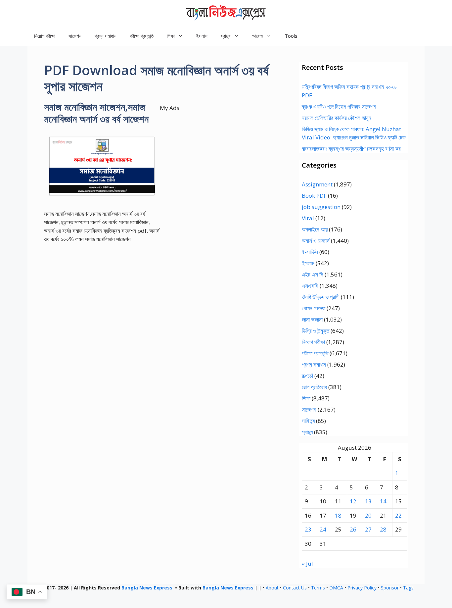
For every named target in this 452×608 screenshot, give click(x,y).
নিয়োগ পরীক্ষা (44, 35)
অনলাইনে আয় (315, 229)
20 (368, 515)
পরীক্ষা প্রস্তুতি (142, 35)
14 (383, 501)
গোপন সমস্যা (313, 308)
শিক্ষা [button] (171, 35)
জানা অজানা (312, 319)
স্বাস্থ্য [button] (226, 35)
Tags (408, 587)
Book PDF (314, 195)
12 (353, 501)
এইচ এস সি (312, 274)
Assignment (317, 184)
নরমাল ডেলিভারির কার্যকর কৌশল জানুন (336, 118)
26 (353, 529)
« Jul (307, 563)
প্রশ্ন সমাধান (105, 35)
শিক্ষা (306, 398)
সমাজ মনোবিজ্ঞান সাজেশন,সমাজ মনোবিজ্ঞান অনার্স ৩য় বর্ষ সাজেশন (96, 113)
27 (368, 529)
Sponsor (390, 587)
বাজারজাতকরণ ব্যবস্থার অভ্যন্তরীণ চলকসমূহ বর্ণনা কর (351, 148)
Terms (318, 587)
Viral (308, 218)
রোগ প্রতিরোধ (314, 387)
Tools (291, 35)
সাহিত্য (308, 421)
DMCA (336, 587)
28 (383, 529)
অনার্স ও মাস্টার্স (316, 240)
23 (308, 529)
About (272, 587)
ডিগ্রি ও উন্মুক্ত (315, 330)
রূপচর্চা (307, 376)
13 (368, 501)
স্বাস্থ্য (307, 432)
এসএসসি (310, 285)
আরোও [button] (257, 35)
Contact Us (295, 587)
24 (323, 529)
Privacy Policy (362, 587)
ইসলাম (201, 35)
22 (398, 515)
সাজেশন (74, 35)
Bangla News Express (146, 587)
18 (338, 515)
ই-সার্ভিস (310, 252)
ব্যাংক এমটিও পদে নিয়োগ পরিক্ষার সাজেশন (339, 106)
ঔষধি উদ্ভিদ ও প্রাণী (320, 297)
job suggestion (321, 207)
